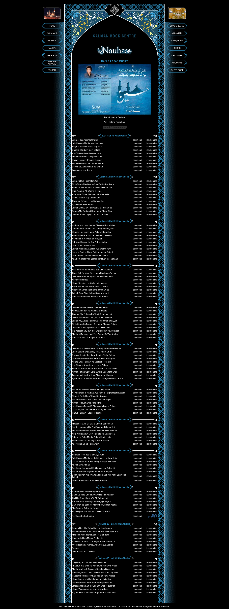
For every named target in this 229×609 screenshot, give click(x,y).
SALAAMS (52, 33)
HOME (52, 26)
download (137, 140)
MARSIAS (51, 41)
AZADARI (52, 70)
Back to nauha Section (114, 117)
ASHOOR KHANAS (52, 62)
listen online (151, 140)
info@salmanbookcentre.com (156, 606)
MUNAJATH (177, 33)
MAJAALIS (52, 55)
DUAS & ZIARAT (177, 26)
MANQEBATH (177, 41)
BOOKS (177, 48)
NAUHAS (52, 48)
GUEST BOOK (177, 70)
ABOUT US (177, 63)
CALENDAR (177, 55)
